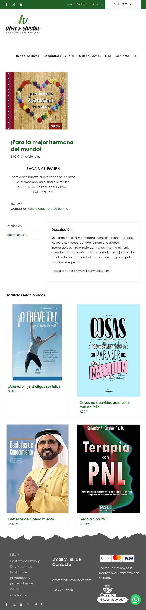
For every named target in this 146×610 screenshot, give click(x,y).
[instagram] (21, 604)
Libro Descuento (57, 208)
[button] (135, 56)
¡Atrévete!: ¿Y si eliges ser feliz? (34, 386)
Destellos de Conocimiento (31, 519)
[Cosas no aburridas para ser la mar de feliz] (108, 350)
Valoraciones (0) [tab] (16, 234)
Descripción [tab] (13, 226)
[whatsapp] (28, 604)
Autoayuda (36, 208)
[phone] (43, 604)
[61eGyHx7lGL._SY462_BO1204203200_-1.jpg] (37, 101)
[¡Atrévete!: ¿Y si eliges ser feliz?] (37, 342)
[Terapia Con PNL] (108, 468)
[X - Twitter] (14, 604)
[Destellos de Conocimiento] (37, 468)
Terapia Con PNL (93, 519)
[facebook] (7, 604)
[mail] (35, 604)
